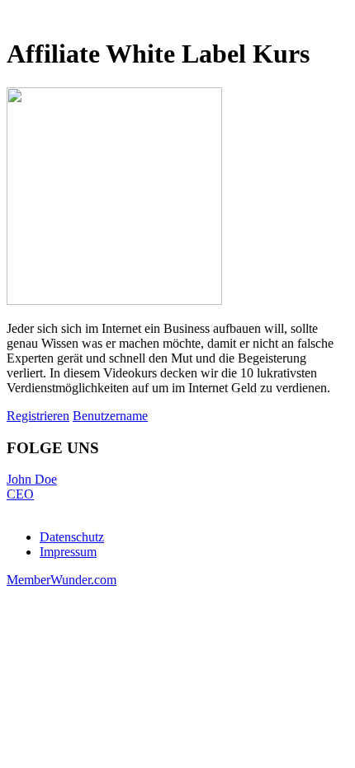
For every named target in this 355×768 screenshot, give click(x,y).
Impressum (68, 552)
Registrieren (38, 416)
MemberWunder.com (61, 580)
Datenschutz (72, 537)
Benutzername (110, 416)
